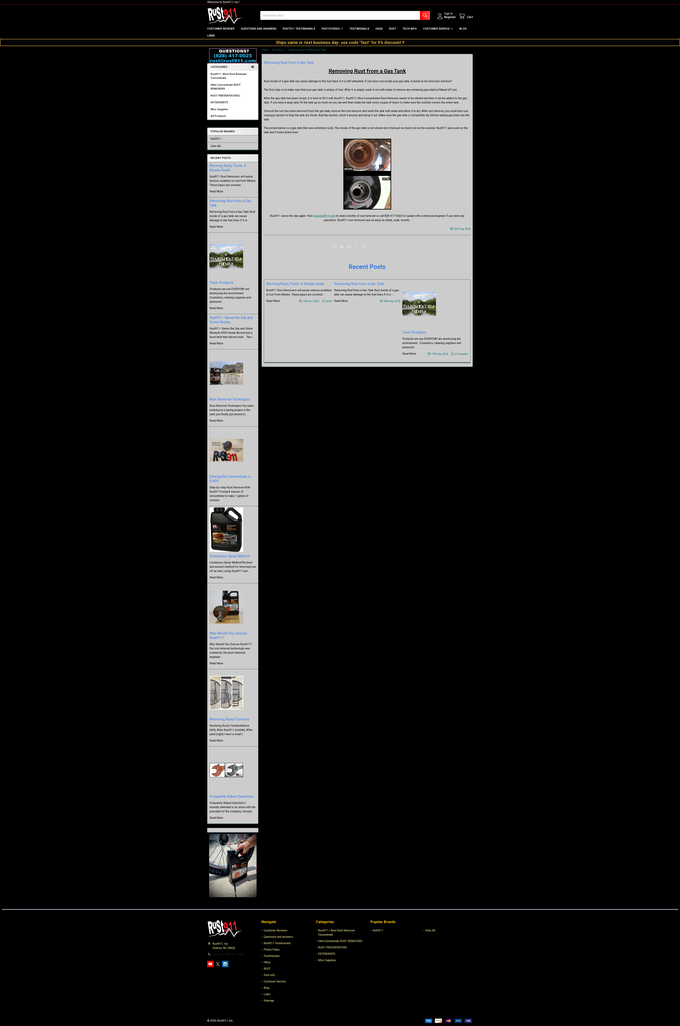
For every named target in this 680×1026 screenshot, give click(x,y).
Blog (463, 28)
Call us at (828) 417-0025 (228, 954)
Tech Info (410, 28)
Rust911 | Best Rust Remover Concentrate (229, 76)
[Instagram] (225, 964)
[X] (356, 247)
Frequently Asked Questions (231, 796)
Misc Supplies (219, 109)
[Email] (342, 247)
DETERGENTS (219, 102)
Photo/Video (331, 28)
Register (450, 17)
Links (211, 35)
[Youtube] (210, 964)
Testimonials (359, 28)
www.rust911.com (324, 216)
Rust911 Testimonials (299, 28)
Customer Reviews (220, 28)
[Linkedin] (364, 247)
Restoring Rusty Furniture (229, 719)
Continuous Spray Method (229, 556)
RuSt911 (216, 138)
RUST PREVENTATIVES (225, 95)
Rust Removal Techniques (229, 399)
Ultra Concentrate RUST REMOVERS (226, 87)
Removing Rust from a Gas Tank (289, 62)
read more (216, 191)
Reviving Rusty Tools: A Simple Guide (227, 168)
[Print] (349, 247)
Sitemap (269, 1000)
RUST (392, 28)
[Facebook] (334, 247)
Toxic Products (221, 282)
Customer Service (436, 28)
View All (216, 146)
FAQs (379, 28)
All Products (218, 116)
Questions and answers (258, 28)
